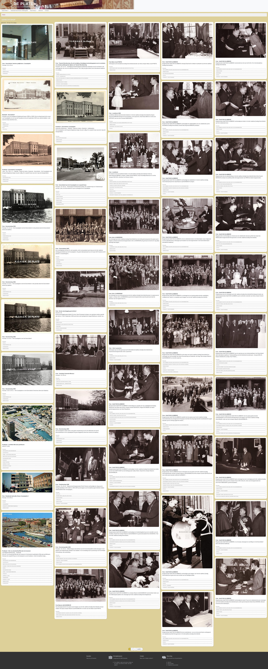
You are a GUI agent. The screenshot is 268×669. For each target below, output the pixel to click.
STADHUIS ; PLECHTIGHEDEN (61, 503)
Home (3, 14)
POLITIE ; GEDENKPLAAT (61, 76)
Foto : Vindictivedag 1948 (62, 484)
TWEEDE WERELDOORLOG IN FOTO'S (63, 74)
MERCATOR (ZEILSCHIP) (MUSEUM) (9, 456)
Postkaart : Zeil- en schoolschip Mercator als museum (16, 551)
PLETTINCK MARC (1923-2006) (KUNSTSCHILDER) (225, 370)
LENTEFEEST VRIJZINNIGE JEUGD (116, 126)
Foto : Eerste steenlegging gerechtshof (66, 311)
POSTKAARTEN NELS (7, 177)
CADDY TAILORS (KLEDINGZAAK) (116, 480)
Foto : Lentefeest (113, 172)
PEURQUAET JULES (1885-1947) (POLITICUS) (64, 324)
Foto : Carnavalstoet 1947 (62, 248)
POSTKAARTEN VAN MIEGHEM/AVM (9, 450)
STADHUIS (5, 460)
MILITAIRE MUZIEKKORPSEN (168, 73)
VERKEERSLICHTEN (60, 204)
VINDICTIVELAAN (6, 462)
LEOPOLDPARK (59, 202)
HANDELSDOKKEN (166, 428)
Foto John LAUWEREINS (115, 237)
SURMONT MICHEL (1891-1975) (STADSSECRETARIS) (173, 485)
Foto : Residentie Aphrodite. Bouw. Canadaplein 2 (15, 496)
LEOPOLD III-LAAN (6, 579)
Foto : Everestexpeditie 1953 (63, 547)
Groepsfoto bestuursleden (173, 665)
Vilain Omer (5, 129)
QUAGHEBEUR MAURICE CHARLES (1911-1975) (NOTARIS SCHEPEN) (122, 486)
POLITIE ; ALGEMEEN (167, 585)
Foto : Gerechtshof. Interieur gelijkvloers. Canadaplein (16, 63)
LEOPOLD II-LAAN (6, 575)
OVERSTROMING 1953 (7, 291)
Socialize (88, 656)
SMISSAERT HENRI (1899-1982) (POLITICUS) (224, 494)
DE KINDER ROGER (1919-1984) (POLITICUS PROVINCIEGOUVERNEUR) (123, 417)
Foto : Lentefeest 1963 (115, 113)
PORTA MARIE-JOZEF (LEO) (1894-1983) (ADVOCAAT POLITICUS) (122, 68)
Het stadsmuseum (117, 656)
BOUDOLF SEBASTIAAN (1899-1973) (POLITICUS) (119, 183)
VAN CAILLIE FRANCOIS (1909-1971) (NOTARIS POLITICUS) (227, 496)
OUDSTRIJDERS (59, 497)
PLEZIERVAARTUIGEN (7, 458)
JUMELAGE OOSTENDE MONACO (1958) (63, 381)
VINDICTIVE (58, 499)
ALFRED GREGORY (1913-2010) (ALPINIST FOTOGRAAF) (66, 558)
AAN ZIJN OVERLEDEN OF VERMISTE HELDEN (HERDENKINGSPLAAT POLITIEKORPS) (72, 78)
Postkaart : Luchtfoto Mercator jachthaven (13, 444)
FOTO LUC (58, 194)
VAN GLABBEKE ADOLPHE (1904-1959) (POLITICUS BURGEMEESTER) (69, 564)
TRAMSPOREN (5, 577)
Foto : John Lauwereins (115, 348)
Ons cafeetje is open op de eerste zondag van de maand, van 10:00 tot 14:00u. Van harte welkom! (123, 664)
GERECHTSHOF (6, 71)
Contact (47, 10)
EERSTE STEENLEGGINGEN (61, 328)
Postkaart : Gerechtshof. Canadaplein (12, 169)
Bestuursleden (171, 663)
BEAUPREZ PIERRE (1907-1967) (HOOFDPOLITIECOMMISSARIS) (228, 433)
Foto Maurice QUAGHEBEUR (63, 605)
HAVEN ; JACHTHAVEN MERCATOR (9, 454)
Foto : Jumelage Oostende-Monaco (65, 373)
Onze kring (32, 10)
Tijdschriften (5, 10)
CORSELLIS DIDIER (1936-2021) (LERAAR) (117, 185)
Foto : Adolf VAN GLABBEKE (117, 404)
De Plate (23, 4)
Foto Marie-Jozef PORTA (115, 62)
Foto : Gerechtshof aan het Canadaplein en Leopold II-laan (71, 185)
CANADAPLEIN (5, 181)
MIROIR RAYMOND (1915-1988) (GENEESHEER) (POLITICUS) (121, 122)
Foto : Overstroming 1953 (9, 226)
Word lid (41, 10)
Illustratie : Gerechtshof (8, 114)
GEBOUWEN (58, 326)
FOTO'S (4, 69)
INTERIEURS (5, 73)
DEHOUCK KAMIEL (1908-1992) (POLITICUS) (118, 415)
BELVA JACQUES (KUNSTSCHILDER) (223, 368)
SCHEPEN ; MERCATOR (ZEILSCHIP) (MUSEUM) (12, 566)
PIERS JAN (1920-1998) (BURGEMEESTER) (224, 184)
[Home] (7, 4)
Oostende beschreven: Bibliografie (19, 10)
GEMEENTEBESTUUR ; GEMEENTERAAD (63, 383)
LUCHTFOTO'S (5, 452)
